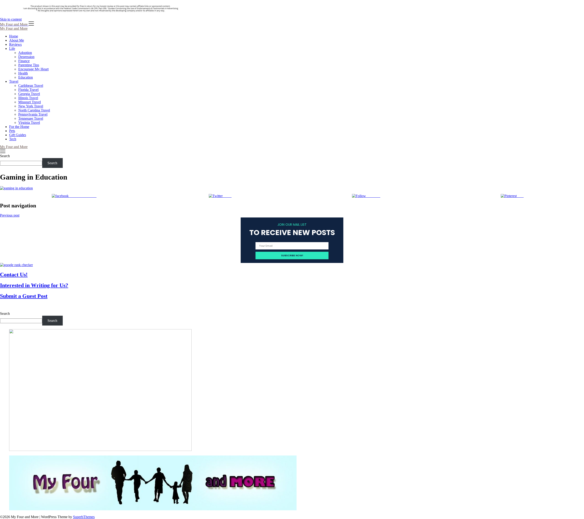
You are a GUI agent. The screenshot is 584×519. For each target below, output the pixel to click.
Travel (13, 81)
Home (13, 36)
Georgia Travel (29, 94)
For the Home (19, 127)
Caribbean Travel (30, 85)
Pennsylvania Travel (32, 114)
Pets (12, 131)
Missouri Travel (29, 102)
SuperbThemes (84, 517)
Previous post (9, 215)
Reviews (15, 44)
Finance (24, 61)
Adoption (25, 53)
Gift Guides (17, 135)
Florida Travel (28, 90)
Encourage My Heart (33, 69)
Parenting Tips (28, 65)
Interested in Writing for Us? (34, 285)
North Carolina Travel (34, 110)
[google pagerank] (16, 265)
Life (12, 48)
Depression (26, 57)
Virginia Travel (29, 122)
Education (25, 77)
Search (5, 156)
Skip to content (11, 19)
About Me (16, 40)
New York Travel (30, 106)
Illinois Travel (28, 98)
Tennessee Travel (30, 118)
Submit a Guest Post (23, 296)
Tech (12, 139)
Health (23, 73)
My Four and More (14, 28)
